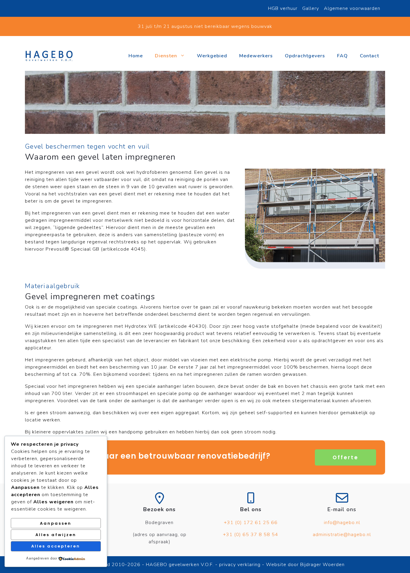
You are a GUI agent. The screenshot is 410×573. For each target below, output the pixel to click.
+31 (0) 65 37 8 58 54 (250, 534)
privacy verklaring (239, 564)
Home (135, 56)
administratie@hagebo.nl (342, 534)
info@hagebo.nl (342, 522)
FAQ (342, 56)
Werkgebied (212, 56)
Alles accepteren (55, 546)
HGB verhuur (282, 8)
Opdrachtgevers (305, 56)
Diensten (166, 56)
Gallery (310, 8)
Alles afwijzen (55, 535)
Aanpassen (55, 523)
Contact (369, 56)
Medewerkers (256, 56)
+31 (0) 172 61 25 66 (251, 522)
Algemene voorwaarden (352, 8)
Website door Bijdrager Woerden (305, 564)
